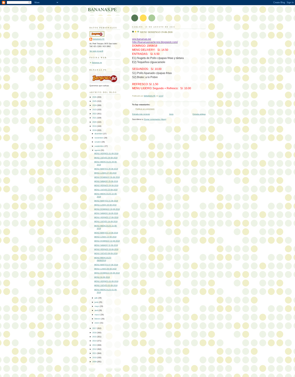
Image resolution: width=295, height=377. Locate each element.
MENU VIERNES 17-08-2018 (106, 217)
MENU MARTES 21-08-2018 (106, 201)
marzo (97, 315)
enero (97, 323)
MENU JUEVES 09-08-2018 (105, 253)
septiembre (99, 146)
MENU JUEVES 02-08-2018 (105, 285)
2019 (94, 126)
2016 (94, 333)
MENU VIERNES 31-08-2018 (106, 153)
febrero (98, 319)
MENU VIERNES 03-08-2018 (106, 281)
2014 (94, 341)
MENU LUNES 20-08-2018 (105, 205)
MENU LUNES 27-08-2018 (105, 173)
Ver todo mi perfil (96, 51)
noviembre (99, 138)
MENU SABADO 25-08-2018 (106, 181)
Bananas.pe (97, 63)
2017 (94, 328)
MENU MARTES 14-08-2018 (106, 233)
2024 (94, 105)
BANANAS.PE (102, 9)
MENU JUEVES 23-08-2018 (105, 190)
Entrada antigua (199, 114)
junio (97, 302)
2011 (94, 353)
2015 (94, 337)
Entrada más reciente (141, 114)
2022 (94, 114)
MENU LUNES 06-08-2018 (105, 269)
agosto (98, 150)
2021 (94, 118)
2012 (94, 349)
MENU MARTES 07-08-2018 (106, 265)
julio (96, 298)
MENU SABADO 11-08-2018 (106, 245)
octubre (98, 142)
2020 (94, 122)
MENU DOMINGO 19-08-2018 (107, 209)
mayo (97, 306)
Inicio (171, 114)
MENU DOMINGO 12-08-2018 (107, 241)
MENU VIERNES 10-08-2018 (106, 249)
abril (97, 310)
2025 (94, 101)
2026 (94, 97)
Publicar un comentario (145, 109)
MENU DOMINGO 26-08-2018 (107, 177)
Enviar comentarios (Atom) (155, 119)
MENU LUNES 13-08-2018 (105, 237)
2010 (94, 357)
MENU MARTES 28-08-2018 (106, 169)
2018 (94, 130)
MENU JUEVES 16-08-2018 (105, 221)
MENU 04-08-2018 (102, 277)
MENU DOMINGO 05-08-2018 (107, 273)
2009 (94, 362)
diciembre (99, 134)
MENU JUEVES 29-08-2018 (105, 158)
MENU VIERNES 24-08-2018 (106, 185)
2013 (94, 345)
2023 (94, 110)
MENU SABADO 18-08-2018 (106, 213)
